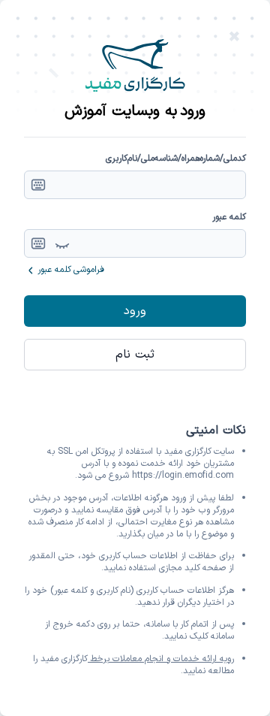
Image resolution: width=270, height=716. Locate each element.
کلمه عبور (229, 217)
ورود (135, 311)
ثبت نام (135, 355)
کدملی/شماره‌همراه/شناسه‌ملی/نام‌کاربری (176, 159)
